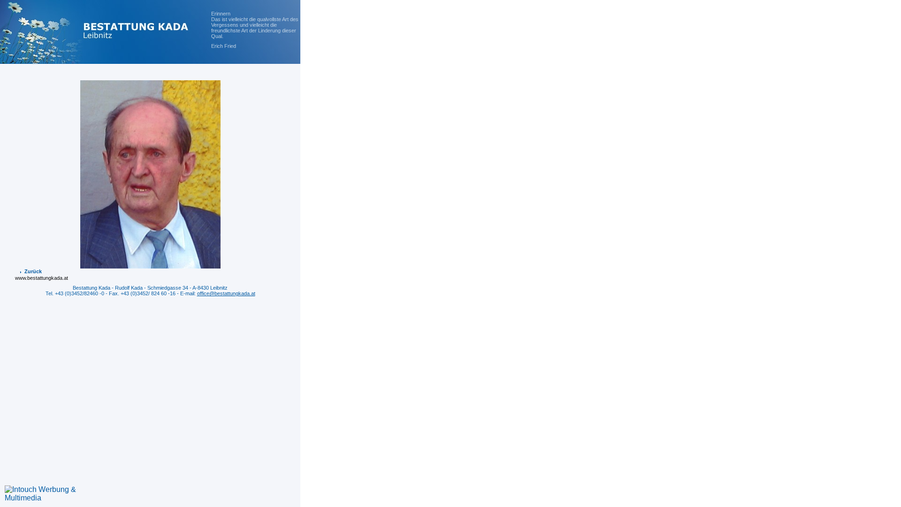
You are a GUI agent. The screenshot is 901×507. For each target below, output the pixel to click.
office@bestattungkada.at (226, 293)
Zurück (33, 271)
